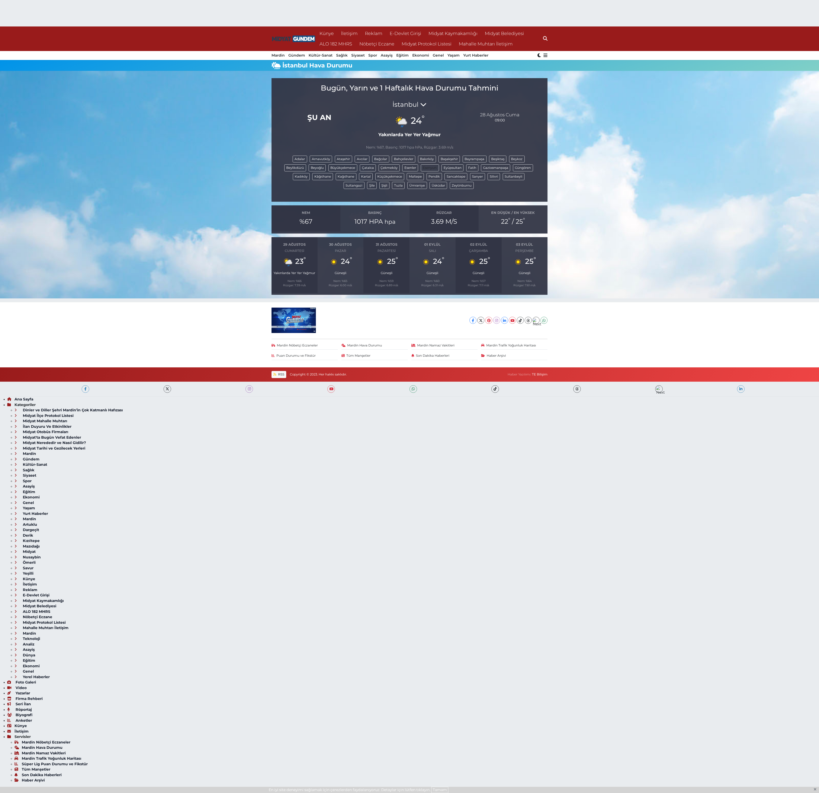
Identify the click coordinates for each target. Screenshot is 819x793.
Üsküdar (438, 185)
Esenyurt (430, 168)
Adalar (300, 159)
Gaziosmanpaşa (495, 168)
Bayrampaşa (474, 159)
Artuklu (29, 524)
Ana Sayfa (24, 399)
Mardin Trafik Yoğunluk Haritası (511, 345)
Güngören (523, 168)
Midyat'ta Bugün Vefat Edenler (51, 437)
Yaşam (453, 55)
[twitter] (167, 389)
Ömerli (29, 562)
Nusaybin (31, 557)
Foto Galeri (25, 682)
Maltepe (415, 176)
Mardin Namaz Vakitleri (436, 345)
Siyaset (358, 55)
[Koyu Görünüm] (539, 55)
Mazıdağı (31, 546)
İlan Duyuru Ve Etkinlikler (46, 426)
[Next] (536, 320)
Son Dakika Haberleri (432, 356)
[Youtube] (512, 320)
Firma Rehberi (29, 699)
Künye (326, 33)
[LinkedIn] (504, 320)
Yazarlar (22, 693)
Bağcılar (380, 159)
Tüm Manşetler (358, 356)
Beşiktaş (497, 159)
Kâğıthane (322, 176)
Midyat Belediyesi (504, 33)
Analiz (28, 644)
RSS (280, 374)
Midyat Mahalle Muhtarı (44, 421)
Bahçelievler (403, 159)
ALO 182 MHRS (335, 44)
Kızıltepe (31, 541)
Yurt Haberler (475, 55)
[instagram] (249, 389)
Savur (27, 568)
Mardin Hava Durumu (364, 345)
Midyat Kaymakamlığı (453, 33)
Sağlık (342, 55)
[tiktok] (495, 389)
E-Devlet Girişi (405, 33)
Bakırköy (427, 159)
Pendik (434, 176)
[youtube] (331, 389)
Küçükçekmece (389, 176)
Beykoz (517, 159)
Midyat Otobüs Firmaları (45, 432)
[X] (480, 320)
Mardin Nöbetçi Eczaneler (297, 345)
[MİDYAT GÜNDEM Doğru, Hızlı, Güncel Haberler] (294, 39)
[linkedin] (741, 389)
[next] (659, 389)
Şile (372, 185)
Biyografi (23, 715)
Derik (27, 535)
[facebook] (85, 389)
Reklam (373, 33)
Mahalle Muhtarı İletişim (486, 44)
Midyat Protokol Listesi (427, 44)
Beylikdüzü (295, 168)
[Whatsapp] (543, 320)
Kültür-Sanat (321, 55)
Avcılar (362, 159)
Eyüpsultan (453, 168)
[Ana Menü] (545, 55)
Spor (372, 55)
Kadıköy (301, 176)
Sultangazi (354, 185)
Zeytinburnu (462, 185)
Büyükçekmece (342, 168)
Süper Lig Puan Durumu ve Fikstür (55, 764)
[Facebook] (472, 320)
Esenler (410, 168)
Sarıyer (477, 176)
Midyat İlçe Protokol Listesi (48, 415)
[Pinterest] (488, 320)
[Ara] (545, 39)
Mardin (278, 55)
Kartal (366, 176)
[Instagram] (496, 320)
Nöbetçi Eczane (376, 44)
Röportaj (23, 709)
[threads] (577, 389)
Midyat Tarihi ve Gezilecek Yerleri (53, 448)
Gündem (296, 55)
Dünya (28, 655)
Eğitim (402, 55)
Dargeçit (30, 530)
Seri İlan (23, 704)
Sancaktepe (456, 176)
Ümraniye (417, 185)
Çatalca (368, 168)
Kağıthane (346, 176)
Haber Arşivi (496, 356)
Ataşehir (343, 159)
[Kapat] (816, 789)
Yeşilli (27, 573)
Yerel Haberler (36, 677)
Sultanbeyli (513, 176)
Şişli (384, 185)
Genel (438, 55)
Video (21, 688)
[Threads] (528, 320)
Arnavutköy (321, 159)
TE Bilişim (539, 374)
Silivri (494, 176)
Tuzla (398, 185)
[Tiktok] (520, 320)
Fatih (472, 168)
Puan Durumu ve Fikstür (296, 356)
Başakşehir (449, 159)
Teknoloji (31, 639)
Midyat (29, 551)
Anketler (23, 720)
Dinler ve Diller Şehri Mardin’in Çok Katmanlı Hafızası (72, 410)
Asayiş (387, 55)
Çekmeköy (389, 168)
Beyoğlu (317, 168)
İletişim (349, 33)
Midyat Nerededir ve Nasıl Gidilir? (54, 443)
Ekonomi (420, 55)
